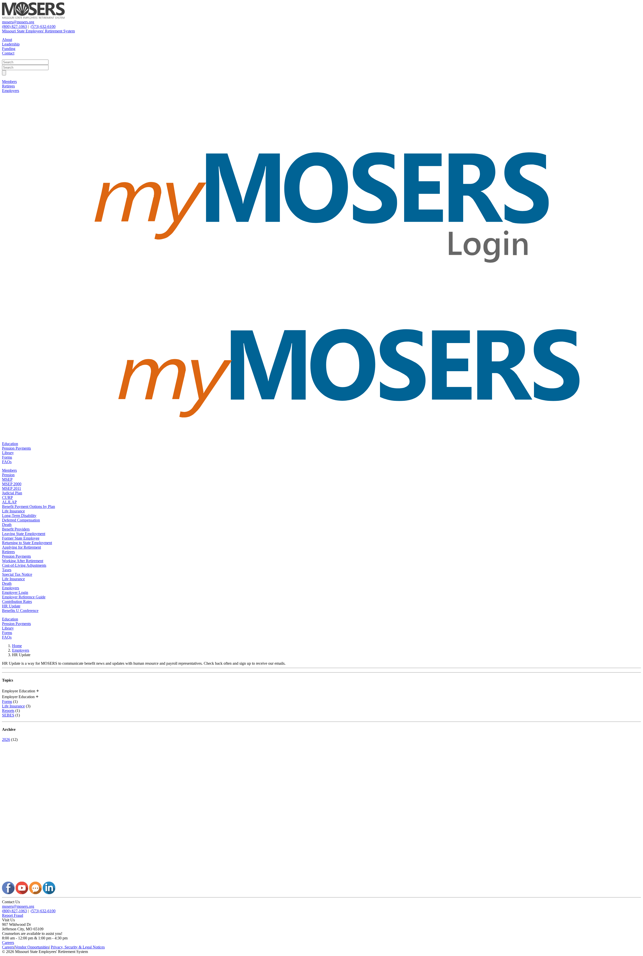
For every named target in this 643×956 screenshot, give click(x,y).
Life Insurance (13, 511)
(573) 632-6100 (43, 26)
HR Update (11, 606)
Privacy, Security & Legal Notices (78, 947)
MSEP (7, 479)
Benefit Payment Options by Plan (28, 506)
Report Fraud (12, 915)
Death (7, 524)
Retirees (8, 86)
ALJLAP (9, 502)
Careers (8, 942)
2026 (6, 739)
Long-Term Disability (19, 515)
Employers (10, 90)
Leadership (11, 44)
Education (10, 444)
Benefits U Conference (20, 610)
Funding (8, 48)
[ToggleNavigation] (4, 72)
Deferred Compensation (21, 520)
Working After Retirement (22, 561)
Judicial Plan (12, 493)
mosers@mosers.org (18, 22)
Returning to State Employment (27, 543)
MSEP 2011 (11, 488)
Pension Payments (16, 448)
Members (9, 81)
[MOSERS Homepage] (321, 879)
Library (8, 453)
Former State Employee (20, 538)
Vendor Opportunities (32, 947)
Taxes (6, 570)
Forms (7, 457)
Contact (8, 53)
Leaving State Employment (23, 534)
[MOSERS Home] (33, 17)
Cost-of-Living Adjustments (24, 565)
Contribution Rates (17, 601)
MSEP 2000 (11, 484)
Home (17, 646)
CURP (7, 497)
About (7, 39)
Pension (8, 475)
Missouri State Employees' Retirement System (38, 31)
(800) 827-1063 (14, 26)
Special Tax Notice (17, 574)
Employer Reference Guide (23, 597)
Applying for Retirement (21, 547)
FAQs (7, 462)
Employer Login (15, 592)
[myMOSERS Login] (321, 294)
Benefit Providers (16, 529)
